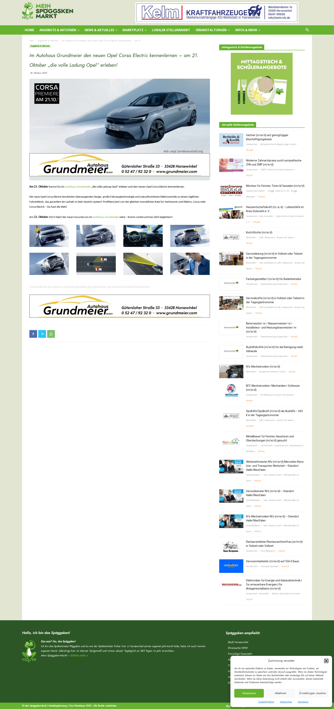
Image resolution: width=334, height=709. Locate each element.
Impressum (303, 701)
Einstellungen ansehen (312, 693)
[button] (326, 661)
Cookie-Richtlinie (266, 701)
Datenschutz (286, 701)
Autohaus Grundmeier (78, 186)
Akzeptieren (249, 693)
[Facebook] (33, 334)
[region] (217, 12)
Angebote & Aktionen (47, 40)
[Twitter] (42, 334)
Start (31, 40)
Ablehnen (280, 693)
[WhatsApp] (51, 334)
